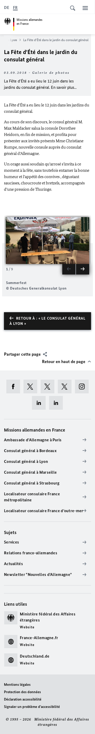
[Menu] (85, 8)
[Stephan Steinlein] (57, 403)
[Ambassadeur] (49, 386)
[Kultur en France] (66, 386)
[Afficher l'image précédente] (68, 269)
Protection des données (22, 692)
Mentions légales (17, 684)
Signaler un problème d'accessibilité (32, 706)
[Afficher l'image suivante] (82, 269)
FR (15, 7)
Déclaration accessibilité (22, 699)
